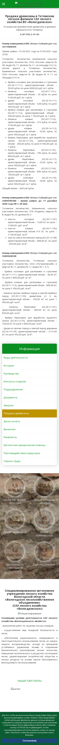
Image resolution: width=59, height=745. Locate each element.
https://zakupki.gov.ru (43, 43)
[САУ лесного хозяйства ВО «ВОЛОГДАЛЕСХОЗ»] (29, 5)
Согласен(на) (29, 740)
